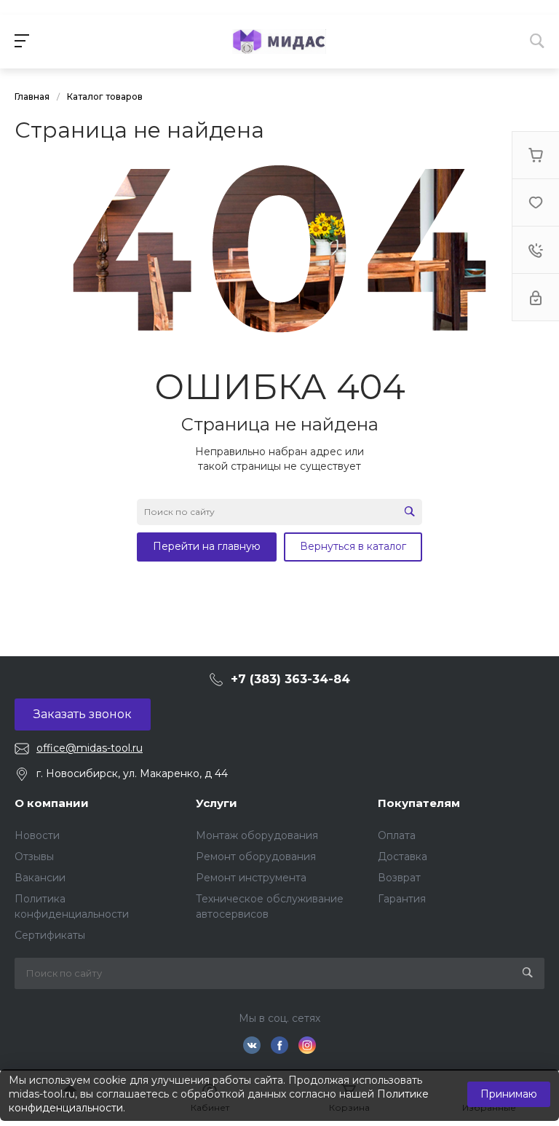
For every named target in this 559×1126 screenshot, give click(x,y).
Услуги (216, 803)
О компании (52, 803)
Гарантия (402, 898)
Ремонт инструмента (251, 877)
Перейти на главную (207, 546)
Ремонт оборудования (256, 856)
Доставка (402, 856)
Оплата (397, 835)
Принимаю (508, 1094)
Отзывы (34, 856)
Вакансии (40, 877)
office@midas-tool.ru (89, 748)
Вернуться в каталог (353, 546)
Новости (37, 835)
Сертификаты (50, 935)
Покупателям (419, 803)
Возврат (399, 877)
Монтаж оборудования (257, 835)
